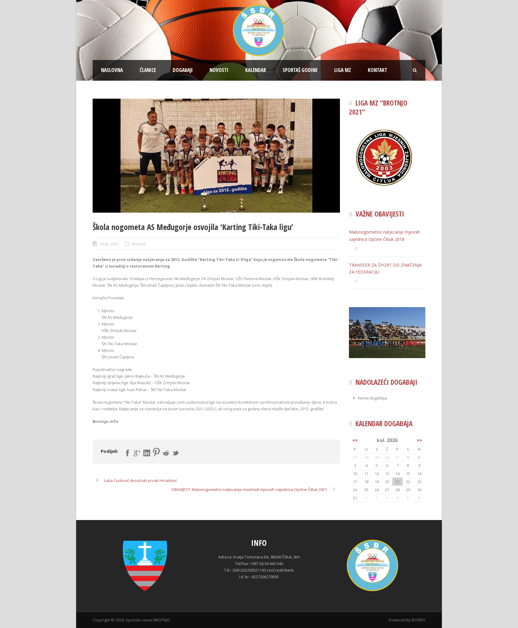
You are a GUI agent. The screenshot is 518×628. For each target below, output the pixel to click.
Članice (148, 70)
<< (355, 440)
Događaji (183, 70)
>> (419, 440)
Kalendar (255, 70)
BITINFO (418, 620)
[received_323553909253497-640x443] (216, 156)
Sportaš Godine (300, 70)
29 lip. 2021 (109, 244)
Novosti (219, 70)
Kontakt (377, 70)
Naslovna (112, 70)
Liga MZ (342, 70)
